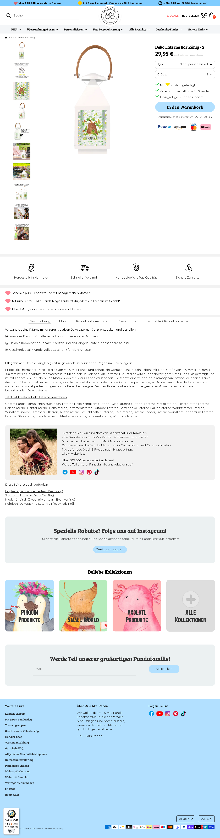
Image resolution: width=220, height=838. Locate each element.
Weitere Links (196, 29)
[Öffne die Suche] (8, 15)
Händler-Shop (13, 737)
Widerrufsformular (17, 777)
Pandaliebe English (17, 765)
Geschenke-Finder (167, 29)
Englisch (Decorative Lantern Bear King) (34, 491)
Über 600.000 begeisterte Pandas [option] (39, 3)
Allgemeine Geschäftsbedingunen (26, 754)
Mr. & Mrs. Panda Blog (18, 719)
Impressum (12, 794)
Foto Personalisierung (106, 29)
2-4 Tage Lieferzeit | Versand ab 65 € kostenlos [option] (112, 3)
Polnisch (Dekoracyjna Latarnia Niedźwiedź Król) (40, 503)
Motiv (63, 321)
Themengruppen (15, 725)
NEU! (14, 29)
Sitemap (10, 788)
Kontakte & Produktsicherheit (169, 321)
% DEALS (173, 15)
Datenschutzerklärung (19, 760)
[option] (182, 3)
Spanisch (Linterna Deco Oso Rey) (29, 495)
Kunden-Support (15, 713)
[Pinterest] (89, 472)
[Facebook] (65, 472)
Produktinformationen (92, 321)
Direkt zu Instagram (110, 549)
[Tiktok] (97, 472)
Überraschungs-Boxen (41, 29)
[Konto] (204, 15)
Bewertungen (128, 321)
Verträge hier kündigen (19, 783)
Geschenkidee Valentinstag (22, 731)
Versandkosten (197, 55)
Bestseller (190, 15)
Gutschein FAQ (14, 748)
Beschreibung (40, 321)
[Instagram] (81, 472)
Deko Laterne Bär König (23, 37)
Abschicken (164, 668)
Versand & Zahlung (17, 742)
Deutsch (184, 818)
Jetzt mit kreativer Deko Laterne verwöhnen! (36, 397)
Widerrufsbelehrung (17, 771)
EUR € (205, 818)
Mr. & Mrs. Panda (34, 828)
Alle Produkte (138, 29)
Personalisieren (74, 29)
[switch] (11, 831)
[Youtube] (73, 472)
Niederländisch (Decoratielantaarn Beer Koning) (40, 499)
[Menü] (214, 831)
